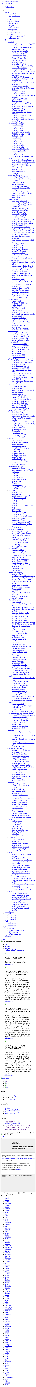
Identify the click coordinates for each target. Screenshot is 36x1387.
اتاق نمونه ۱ (12, 915)
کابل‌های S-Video (17, 527)
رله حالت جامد (17, 826)
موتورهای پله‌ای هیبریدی (19, 869)
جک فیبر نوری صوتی (18, 217)
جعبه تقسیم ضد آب (18, 184)
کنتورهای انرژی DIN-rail (20, 542)
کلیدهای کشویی (17, 457)
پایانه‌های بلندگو (17, 256)
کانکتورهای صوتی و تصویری (17, 216)
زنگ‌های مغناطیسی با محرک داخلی (23, 422)
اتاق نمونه (8, 913)
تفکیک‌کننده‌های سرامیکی (20, 726)
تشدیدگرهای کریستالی (19, 717)
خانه (6, 10)
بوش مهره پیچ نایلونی (19, 479)
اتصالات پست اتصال (18, 253)
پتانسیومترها (12, 641)
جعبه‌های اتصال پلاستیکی (20, 795)
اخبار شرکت (12, 923)
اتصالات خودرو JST (18, 353)
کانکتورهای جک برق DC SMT (21, 221)
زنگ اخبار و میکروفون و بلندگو (18, 410)
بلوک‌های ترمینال (13, 260)
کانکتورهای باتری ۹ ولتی (20, 405)
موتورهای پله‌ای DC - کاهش (21, 867)
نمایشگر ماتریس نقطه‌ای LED (21, 555)
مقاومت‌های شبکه (18, 661)
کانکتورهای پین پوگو (18, 110)
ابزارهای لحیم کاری (18, 906)
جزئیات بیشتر (9, 964)
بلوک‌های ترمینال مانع (19, 279)
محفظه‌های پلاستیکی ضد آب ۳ (21, 817)
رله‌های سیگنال (17, 821)
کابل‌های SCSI (16, 514)
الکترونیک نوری (13, 548)
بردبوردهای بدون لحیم (19, 902)
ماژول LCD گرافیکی (19, 553)
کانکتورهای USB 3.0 (18, 91)
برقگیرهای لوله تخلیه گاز (20, 633)
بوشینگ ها (15, 483)
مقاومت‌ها (11, 654)
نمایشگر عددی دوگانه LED (20, 559)
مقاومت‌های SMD (18, 663)
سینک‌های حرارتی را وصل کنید (21, 878)
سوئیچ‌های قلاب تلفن (18, 459)
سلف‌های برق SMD (18, 683)
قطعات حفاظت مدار (15, 600)
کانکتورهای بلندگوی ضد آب (20, 340)
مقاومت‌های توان (17, 655)
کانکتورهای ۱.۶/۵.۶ (18, 147)
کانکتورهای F (16, 138)
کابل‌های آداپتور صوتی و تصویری (22, 516)
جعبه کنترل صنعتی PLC (19, 800)
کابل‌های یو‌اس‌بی (17, 500)
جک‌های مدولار (17, 301)
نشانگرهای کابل (17, 488)
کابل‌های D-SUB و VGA (20, 513)
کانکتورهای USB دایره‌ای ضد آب (22, 336)
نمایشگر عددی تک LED (19, 557)
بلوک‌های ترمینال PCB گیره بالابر (22, 266)
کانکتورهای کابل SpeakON (20, 255)
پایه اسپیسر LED (17, 570)
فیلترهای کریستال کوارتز (20, 720)
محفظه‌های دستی (18, 793)
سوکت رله (15, 834)
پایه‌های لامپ (16, 197)
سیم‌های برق (16, 501)
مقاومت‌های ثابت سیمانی (20, 670)
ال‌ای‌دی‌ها (15, 566)
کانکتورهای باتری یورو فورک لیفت (23, 390)
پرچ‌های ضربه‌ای (17, 481)
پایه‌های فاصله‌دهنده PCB (20, 468)
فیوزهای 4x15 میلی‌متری (20, 615)
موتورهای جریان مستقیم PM (21, 865)
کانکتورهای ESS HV (18, 364)
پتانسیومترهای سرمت (19, 642)
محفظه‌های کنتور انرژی (19, 540)
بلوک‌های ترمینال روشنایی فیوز (22, 193)
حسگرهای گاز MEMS (19, 759)
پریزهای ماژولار (17, 310)
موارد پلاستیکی (17, 796)
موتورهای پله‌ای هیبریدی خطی (21, 871)
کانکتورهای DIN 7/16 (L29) (20, 149)
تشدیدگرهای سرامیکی (19, 722)
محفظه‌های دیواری (18, 789)
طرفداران (11, 837)
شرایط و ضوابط (13, 38)
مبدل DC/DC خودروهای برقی (21, 373)
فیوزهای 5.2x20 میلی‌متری (20, 616)
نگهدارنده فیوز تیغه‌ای (19, 639)
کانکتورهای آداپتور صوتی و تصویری (23, 258)
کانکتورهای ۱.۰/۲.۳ (18, 145)
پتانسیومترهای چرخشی (19, 652)
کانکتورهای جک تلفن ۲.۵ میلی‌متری (23, 229)
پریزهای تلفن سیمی (18, 325)
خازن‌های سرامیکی (18, 709)
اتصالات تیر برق (17, 388)
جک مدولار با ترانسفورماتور (21, 307)
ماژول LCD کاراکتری (19, 551)
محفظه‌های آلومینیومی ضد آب (21, 815)
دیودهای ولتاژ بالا (17, 598)
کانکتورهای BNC (17, 139)
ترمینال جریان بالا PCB (19, 297)
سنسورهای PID (17, 752)
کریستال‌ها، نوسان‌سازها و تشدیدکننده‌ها (21, 713)
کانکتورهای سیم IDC (19, 318)
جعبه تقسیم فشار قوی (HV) (21, 366)
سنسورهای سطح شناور (19, 769)
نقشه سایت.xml (10, 1099)
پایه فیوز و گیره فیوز (18, 629)
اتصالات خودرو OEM (18, 357)
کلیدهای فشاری (17, 451)
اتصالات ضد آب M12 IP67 (20, 208)
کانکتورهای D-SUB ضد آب (20, 338)
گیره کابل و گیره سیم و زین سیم (22, 470)
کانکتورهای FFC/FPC (19, 64)
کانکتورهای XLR (17, 247)
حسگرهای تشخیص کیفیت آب (21, 765)
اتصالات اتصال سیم (18, 182)
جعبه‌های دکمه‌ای (17, 811)
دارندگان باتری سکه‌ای (19, 396)
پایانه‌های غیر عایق (18, 294)
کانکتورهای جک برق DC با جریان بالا (23, 219)
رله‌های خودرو (16, 824)
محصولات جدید (9, 912)
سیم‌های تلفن (16, 509)
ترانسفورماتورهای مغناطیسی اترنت (23, 314)
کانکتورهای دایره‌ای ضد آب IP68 (22, 203)
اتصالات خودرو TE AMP (19, 344)
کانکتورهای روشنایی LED (20, 177)
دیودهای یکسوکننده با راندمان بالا (22, 577)
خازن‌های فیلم (16, 707)
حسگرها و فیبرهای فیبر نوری (21, 776)
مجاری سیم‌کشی (17, 477)
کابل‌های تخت (16, 494)
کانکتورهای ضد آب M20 (19, 214)
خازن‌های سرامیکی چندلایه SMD (22, 711)
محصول (7, 40)
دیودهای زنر (16, 590)
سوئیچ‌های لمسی (17, 444)
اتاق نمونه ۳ (12, 919)
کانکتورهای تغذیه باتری (19, 386)
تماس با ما (8, 936)
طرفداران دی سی (18, 839)
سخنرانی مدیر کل (14, 16)
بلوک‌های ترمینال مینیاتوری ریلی (22, 284)
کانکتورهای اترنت (13, 299)
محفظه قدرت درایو (18, 809)
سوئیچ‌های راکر (17, 440)
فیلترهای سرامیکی (18, 724)
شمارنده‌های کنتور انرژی (20, 531)
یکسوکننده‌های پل (17, 574)
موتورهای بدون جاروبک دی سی (22, 860)
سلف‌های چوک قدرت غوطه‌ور (21, 681)
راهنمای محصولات (10, 1095)
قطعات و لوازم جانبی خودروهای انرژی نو (21, 359)
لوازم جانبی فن (17, 850)
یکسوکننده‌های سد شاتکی (20, 585)
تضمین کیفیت (12, 29)
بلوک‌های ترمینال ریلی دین (20, 290)
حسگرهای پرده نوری (18, 780)
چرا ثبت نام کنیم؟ (14, 32)
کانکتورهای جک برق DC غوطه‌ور (22, 223)
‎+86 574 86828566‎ (6, 3)
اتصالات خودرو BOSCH (19, 347)
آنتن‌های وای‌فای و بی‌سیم (20, 164)
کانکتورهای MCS (17, 286)
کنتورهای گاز (16, 544)
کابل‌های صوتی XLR (18, 518)
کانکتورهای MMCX (18, 130)
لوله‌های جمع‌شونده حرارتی (20, 895)
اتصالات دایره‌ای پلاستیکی (20, 210)
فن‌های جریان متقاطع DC (20, 847)
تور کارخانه (11, 19)
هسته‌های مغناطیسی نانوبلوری (22, 700)
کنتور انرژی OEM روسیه (20, 546)
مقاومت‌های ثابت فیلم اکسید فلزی (23, 668)
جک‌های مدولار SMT (18, 308)
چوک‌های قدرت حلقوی (19, 687)
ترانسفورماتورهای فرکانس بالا (21, 698)
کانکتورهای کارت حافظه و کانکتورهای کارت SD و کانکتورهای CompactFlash (23, 78)
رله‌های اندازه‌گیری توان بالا (20, 830)
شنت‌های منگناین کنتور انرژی (21, 533)
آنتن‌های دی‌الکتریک (18, 169)
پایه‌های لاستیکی (17, 485)
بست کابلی (15, 472)
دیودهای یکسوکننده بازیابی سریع (22, 579)
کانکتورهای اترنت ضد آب (20, 334)
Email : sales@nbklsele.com (9, 1)
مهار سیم (15, 503)
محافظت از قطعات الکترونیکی (22, 487)
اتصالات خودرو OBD (18, 355)
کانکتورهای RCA (17, 245)
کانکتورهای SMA (17, 125)
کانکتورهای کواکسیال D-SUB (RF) (23, 156)
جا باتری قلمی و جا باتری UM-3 (22, 399)
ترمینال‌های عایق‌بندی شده (20, 292)
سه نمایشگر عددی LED (19, 561)
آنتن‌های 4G (15, 173)
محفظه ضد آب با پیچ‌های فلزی (21, 783)
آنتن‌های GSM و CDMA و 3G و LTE (23, 162)
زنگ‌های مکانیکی (17, 425)
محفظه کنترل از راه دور (20, 813)
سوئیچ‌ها (11, 438)
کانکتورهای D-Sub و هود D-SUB (22, 69)
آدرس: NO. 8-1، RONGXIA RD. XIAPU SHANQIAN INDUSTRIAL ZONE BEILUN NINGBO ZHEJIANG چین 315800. (19, 1127)
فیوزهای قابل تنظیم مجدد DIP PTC (23, 607)
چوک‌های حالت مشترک (19, 691)
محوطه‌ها (11, 782)
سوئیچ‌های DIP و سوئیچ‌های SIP (22, 448)
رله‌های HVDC (17, 383)
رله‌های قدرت (16, 822)
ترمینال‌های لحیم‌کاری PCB (20, 295)
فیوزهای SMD (16, 602)
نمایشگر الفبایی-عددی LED (21, 564)
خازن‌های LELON (18, 704)
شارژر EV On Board (18, 375)
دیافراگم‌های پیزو (17, 433)
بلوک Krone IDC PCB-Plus (20, 329)
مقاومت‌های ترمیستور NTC (21, 674)
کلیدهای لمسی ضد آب (19, 446)
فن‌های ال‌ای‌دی (17, 845)
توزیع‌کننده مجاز (13, 23)
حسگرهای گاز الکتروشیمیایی (21, 750)
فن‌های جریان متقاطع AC (20, 848)
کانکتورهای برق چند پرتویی (20, 409)
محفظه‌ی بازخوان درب (19, 806)
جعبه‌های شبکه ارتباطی (19, 802)
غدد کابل (15, 474)
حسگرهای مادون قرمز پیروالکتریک (23, 767)
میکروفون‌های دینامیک (19, 436)
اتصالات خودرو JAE (18, 351)
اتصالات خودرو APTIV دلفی (21, 349)
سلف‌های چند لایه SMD (19, 694)
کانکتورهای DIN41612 (19, 117)
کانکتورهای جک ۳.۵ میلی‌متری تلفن (23, 230)
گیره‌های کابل (16, 475)
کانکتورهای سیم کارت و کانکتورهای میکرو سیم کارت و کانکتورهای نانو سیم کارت (23, 73)
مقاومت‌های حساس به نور (20, 672)
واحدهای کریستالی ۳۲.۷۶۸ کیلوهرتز (23, 715)
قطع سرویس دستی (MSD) (20, 368)
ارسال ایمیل (4, 1136)
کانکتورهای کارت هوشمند (20, 86)
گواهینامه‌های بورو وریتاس (16, 36)
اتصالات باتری (12, 384)
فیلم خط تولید (12, 928)
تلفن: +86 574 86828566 (12, 1122)
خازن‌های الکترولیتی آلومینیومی (22, 705)
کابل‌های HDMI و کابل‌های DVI (22, 524)
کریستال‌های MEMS (18, 728)
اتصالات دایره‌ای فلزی (19, 212)
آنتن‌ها (10, 158)
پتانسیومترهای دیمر (18, 650)
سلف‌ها (10, 676)
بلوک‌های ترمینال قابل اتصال (21, 273)
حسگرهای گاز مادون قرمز (20, 756)
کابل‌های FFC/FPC (18, 492)
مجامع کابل (12, 490)
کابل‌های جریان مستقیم (19, 526)
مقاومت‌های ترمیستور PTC (21, 657)
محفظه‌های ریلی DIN (19, 791)
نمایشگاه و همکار (13, 21)
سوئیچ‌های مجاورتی (18, 772)
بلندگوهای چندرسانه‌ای (19, 429)
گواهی (10, 17)
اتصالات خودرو (13, 342)
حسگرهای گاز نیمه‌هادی (19, 754)
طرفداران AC (16, 841)
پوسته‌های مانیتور (17, 808)
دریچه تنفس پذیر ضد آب (19, 186)
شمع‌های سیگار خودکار (19, 893)
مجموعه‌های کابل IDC (19, 498)
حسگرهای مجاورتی (18, 770)
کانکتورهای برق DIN (18, 225)
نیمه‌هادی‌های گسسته (15, 572)
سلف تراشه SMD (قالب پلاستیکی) (23, 696)
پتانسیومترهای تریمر (18, 644)
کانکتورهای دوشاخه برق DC (21, 227)
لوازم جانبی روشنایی (15, 175)
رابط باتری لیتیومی (18, 392)
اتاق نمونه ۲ (12, 917)
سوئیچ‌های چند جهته (18, 464)
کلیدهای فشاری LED (19, 455)
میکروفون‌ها (16, 431)
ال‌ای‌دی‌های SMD (18, 550)
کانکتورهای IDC (17, 62)
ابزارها (10, 891)
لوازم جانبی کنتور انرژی (15, 529)
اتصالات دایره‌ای (13, 199)
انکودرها (11, 730)
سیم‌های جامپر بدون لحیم (20, 904)
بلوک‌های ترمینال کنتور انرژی (21, 538)
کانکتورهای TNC (17, 141)
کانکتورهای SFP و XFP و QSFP (22, 312)
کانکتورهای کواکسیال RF (16, 123)
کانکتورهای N (16, 143)
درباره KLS (12, 14)
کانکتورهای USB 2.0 (18, 93)
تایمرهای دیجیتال (17, 835)
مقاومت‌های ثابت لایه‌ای (19, 665)
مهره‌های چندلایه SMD (19, 693)
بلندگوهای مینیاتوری (18, 427)
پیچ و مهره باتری (17, 394)
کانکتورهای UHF (17, 152)
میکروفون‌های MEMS (19, 435)
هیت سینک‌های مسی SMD (20, 887)
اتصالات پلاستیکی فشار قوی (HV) (23, 360)
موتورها (10, 852)
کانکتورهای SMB (17, 126)
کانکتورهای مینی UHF (19, 151)
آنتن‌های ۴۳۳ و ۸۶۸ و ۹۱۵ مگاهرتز (23, 165)
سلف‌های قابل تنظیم (18, 689)
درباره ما (7, 12)
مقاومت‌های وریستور (19, 659)
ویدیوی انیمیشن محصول (16, 930)
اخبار (6, 921)
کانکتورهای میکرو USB (19, 99)
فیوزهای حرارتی (17, 635)
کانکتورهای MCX (17, 128)
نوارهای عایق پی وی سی (20, 897)
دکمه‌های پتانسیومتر (18, 648)
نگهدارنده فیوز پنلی (18, 631)
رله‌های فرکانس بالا (18, 832)
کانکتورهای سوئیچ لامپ (19, 195)
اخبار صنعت (12, 925)
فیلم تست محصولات (15, 934)
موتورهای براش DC (18, 858)
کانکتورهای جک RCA (19, 243)
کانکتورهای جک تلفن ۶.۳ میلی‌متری (23, 232)
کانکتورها (11, 42)
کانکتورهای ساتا (17, 101)
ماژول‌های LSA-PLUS (19, 327)
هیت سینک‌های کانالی (19, 876)
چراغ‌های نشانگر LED (19, 568)
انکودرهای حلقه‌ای (18, 746)
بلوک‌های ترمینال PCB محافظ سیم (23, 268)
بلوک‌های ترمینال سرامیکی (20, 288)
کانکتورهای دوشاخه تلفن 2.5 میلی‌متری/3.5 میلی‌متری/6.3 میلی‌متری (21, 236)
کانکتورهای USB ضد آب (19, 333)
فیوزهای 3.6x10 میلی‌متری (20, 613)
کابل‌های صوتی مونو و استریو (21, 522)
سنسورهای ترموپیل (18, 763)
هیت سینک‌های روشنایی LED (21, 889)
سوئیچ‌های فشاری (18, 453)
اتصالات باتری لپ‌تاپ (19, 407)
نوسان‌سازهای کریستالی (20, 718)
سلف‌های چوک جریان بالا (20, 685)
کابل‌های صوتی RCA (18, 520)
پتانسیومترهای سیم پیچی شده (21, 646)
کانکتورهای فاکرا (17, 136)
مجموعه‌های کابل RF (19, 171)
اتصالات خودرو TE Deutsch (20, 346)
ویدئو (6, 926)
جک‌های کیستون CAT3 (19, 320)
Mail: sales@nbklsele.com (12, 1124)
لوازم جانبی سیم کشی (15, 466)
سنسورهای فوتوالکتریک (19, 774)
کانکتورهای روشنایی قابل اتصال (22, 191)
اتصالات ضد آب (13, 331)
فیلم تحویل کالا (13, 932)
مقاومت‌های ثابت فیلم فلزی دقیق (23, 667)
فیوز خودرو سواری (18, 637)
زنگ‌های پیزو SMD (18, 412)
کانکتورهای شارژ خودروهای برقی (22, 381)
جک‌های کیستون (17, 316)
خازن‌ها (10, 702)
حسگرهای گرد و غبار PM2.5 (21, 761)
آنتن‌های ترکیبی (17, 167)
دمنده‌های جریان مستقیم (20, 843)
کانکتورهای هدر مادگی (19, 55)
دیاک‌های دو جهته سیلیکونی (20, 596)
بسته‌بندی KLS (13, 30)
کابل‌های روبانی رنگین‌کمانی (21, 496)
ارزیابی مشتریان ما (14, 27)
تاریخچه (10, 34)
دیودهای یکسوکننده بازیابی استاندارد (23, 576)
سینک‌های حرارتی (13, 874)
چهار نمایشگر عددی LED (20, 563)
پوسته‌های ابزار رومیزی (19, 804)
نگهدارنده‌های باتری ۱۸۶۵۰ (20, 397)
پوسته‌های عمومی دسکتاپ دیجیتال (23, 798)
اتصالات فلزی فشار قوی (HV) (21, 362)
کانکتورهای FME (17, 154)
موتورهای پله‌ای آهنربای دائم (21, 873)
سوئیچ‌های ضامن (17, 449)
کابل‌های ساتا (16, 511)
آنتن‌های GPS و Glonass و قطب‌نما (23, 160)
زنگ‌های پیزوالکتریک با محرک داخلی (23, 416)
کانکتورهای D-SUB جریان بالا (21, 115)
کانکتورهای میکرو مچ (19, 60)
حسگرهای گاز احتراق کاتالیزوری (22, 757)
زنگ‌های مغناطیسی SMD (20, 414)
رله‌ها (10, 819)
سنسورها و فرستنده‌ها (15, 748)
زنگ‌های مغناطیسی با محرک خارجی (23, 423)
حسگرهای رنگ (17, 778)
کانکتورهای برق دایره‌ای (19, 201)
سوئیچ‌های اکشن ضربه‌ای (20, 442)
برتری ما (11, 25)
